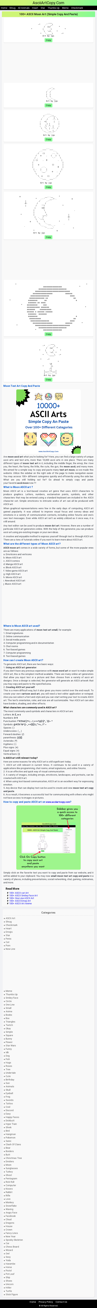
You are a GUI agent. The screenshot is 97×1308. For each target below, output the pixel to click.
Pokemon (10, 1137)
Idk (7, 1052)
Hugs (8, 1062)
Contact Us (61, 1302)
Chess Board (12, 1246)
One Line (10, 1004)
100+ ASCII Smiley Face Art (23, 895)
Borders (10, 1151)
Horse (9, 1267)
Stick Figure (12, 1294)
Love (8, 1199)
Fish (8, 1059)
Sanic (8, 1141)
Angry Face (11, 1212)
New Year (11, 1236)
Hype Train (11, 1124)
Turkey (9, 1171)
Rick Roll (10, 1182)
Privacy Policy (46, 1302)
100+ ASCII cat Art (19, 893)
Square (9, 1035)
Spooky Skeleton (14, 1240)
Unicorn (10, 1284)
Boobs (9, 1015)
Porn (8, 945)
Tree (8, 1069)
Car (7, 1243)
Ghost (9, 1175)
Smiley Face (12, 997)
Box (8, 1018)
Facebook (11, 1216)
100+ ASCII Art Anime (20, 903)
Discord (10, 1110)
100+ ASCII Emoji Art (20, 900)
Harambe (10, 1263)
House (9, 1226)
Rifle (8, 1195)
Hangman (11, 1134)
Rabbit (9, 1192)
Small (8, 1008)
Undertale (11, 1072)
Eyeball (9, 1093)
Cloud (9, 1219)
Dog (8, 1055)
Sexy (8, 1257)
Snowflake (11, 1205)
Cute (8, 1076)
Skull (8, 1090)
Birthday (10, 1079)
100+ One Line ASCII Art (21, 898)
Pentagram (11, 1178)
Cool (8, 1107)
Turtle (9, 1291)
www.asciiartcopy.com (58, 802)
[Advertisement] (48, 64)
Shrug (12, 8)
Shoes (9, 1280)
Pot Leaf (10, 1274)
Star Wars (11, 1045)
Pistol (9, 1270)
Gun (8, 1083)
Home (4, 8)
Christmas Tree (14, 1158)
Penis (8, 938)
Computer (11, 1185)
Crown (9, 1229)
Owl (8, 1253)
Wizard (9, 1250)
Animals (10, 1086)
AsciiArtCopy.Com (48, 3)
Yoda (8, 1260)
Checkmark (77, 8)
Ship (8, 1277)
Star (43, 8)
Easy (8, 1113)
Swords (10, 1100)
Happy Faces (12, 1117)
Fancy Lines (12, 1233)
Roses (9, 1066)
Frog (8, 1096)
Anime (9, 1011)
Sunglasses (12, 1168)
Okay (8, 1028)
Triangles (10, 1021)
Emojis (9, 932)
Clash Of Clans (13, 1144)
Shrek (9, 1127)
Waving (9, 1209)
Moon (8, 1165)
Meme (65, 8)
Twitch (9, 1025)
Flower (9, 1042)
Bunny (9, 1038)
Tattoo (9, 1103)
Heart (35, 8)
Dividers (10, 1161)
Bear (8, 1147)
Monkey (10, 1202)
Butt (8, 1154)
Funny (9, 1049)
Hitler (8, 1287)
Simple (9, 1032)
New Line (10, 949)
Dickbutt (10, 1120)
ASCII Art (10, 918)
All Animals (24, 8)
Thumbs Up (54, 8)
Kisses (9, 1188)
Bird (8, 1130)
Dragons (10, 1222)
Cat (7, 942)
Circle (9, 1001)
